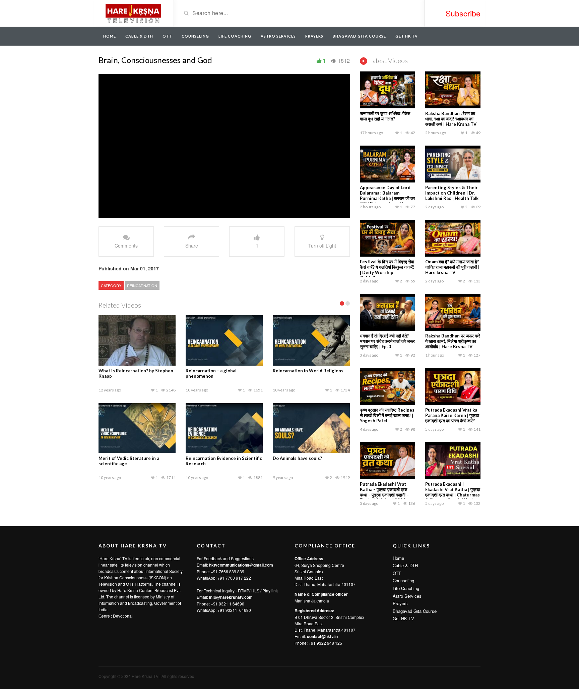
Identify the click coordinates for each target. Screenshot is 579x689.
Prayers (314, 36)
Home (109, 36)
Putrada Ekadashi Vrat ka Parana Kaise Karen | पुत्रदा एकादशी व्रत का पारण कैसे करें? (452, 415)
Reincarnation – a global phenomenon (211, 373)
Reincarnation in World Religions (308, 370)
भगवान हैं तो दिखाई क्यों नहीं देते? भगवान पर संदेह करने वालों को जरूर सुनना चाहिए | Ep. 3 (387, 341)
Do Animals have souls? (297, 458)
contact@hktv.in (322, 636)
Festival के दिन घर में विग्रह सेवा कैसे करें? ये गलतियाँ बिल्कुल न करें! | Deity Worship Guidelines (387, 269)
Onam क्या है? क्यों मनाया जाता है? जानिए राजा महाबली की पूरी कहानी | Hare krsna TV (452, 267)
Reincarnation (142, 285)
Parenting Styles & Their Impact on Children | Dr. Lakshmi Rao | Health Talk (451, 193)
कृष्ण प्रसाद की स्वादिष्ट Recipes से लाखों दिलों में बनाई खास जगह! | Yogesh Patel (387, 415)
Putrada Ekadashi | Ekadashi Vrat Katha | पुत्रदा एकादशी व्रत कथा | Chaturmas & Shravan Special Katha (452, 492)
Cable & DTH (139, 36)
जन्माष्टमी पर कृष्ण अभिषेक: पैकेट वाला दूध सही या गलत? (385, 116)
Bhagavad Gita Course (359, 36)
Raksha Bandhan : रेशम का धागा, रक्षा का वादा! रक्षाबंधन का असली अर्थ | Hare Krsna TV (450, 119)
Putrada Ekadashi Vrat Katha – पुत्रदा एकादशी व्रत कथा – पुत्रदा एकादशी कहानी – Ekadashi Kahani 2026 (384, 492)
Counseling (195, 36)
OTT (167, 36)
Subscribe (463, 13)
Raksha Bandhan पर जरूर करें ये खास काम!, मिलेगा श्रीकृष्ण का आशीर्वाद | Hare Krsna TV (452, 341)
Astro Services (278, 36)
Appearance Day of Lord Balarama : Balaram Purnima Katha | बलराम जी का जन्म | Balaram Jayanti (387, 195)
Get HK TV (406, 36)
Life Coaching (234, 36)
